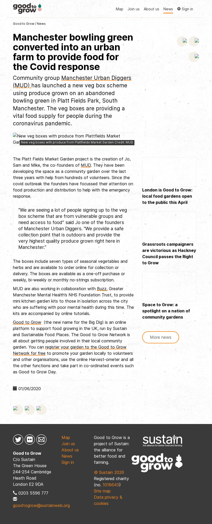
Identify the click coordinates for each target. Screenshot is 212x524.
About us (151, 9)
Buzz (102, 288)
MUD (86, 165)
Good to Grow (23, 24)
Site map (102, 491)
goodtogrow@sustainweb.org (41, 505)
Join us (133, 9)
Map (119, 9)
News (168, 9)
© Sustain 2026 (109, 472)
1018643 (111, 484)
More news (160, 337)
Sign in (68, 462)
